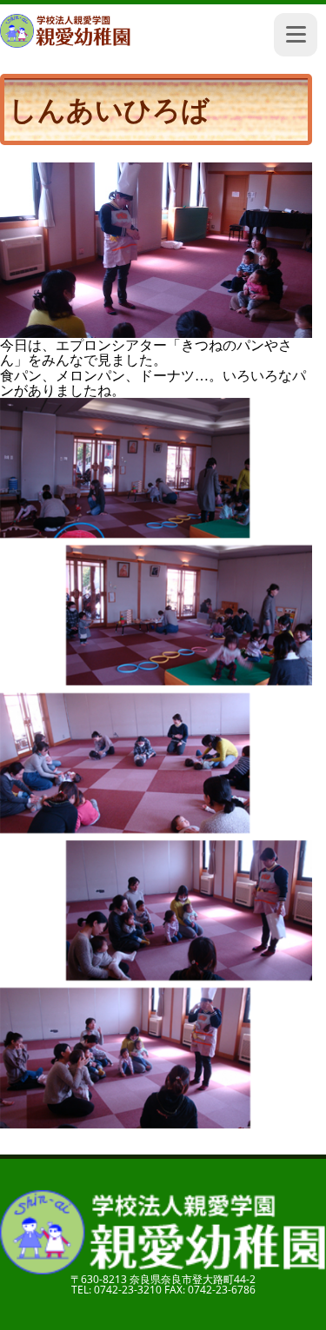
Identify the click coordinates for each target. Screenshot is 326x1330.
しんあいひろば (109, 109)
